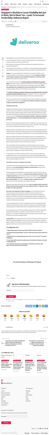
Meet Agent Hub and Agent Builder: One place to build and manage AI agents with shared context (18, 365)
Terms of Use (19, 299)
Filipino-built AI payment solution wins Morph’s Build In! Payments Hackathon (24, 230)
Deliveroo (13, 278)
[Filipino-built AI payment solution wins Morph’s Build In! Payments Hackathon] (6, 358)
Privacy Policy (39, 299)
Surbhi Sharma (10, 327)
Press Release (5, 9)
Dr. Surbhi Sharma (9, 24)
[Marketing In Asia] (4, 428)
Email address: (8, 290)
